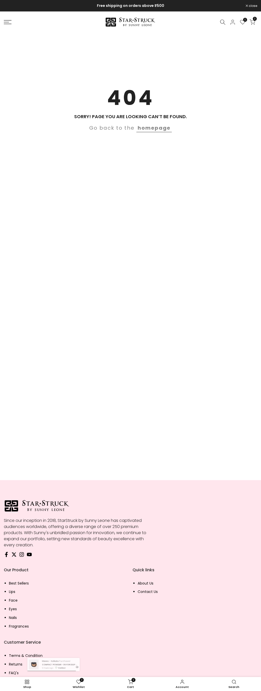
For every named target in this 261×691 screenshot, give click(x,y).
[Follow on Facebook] (6, 556)
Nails (13, 617)
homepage (154, 127)
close (10, 5)
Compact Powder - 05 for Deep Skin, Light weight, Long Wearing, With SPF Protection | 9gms (60, 664)
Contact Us (148, 591)
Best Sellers (19, 583)
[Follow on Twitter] (14, 556)
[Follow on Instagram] (21, 556)
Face (13, 600)
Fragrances (19, 626)
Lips (12, 591)
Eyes (13, 609)
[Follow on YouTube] (29, 556)
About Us (145, 583)
